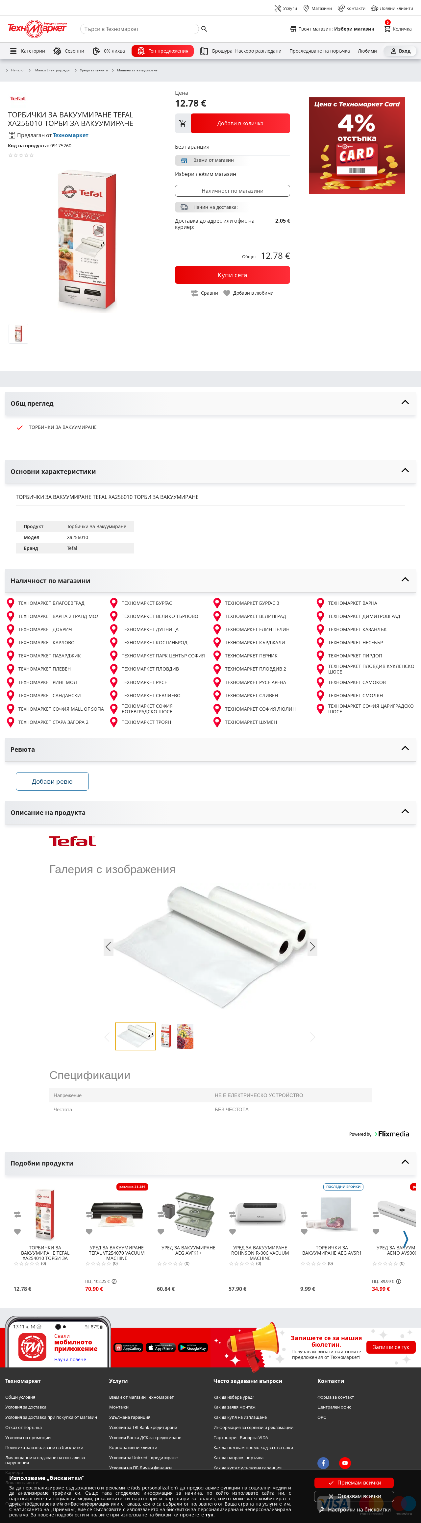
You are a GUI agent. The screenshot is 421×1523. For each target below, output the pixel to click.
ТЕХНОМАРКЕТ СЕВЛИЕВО (151, 695)
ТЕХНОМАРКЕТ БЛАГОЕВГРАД (51, 603)
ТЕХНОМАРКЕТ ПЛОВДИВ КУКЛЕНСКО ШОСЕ (371, 669)
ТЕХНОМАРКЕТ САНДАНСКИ (49, 695)
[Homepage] (37, 28)
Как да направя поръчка (238, 1457)
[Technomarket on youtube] (345, 1463)
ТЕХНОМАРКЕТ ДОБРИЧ (45, 629)
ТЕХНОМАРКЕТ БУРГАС (147, 603)
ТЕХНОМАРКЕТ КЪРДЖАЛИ (255, 642)
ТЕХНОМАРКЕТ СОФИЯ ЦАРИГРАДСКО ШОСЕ (371, 708)
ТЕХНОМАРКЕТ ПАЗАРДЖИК (49, 655)
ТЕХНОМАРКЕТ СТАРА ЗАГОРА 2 (53, 722)
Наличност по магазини (232, 190)
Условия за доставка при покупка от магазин (51, 1417)
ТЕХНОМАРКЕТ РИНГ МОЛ (47, 682)
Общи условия (20, 1397)
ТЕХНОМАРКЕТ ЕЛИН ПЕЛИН (257, 629)
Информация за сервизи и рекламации (253, 1427)
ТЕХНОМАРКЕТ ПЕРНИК (251, 655)
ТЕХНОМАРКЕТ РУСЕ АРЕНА (255, 682)
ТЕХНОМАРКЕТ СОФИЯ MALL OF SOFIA (61, 709)
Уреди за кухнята (94, 70)
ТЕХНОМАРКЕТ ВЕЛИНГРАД (255, 616)
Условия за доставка (25, 1407)
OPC (321, 1417)
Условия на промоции (28, 1437)
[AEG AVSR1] (332, 1212)
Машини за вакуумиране (137, 70)
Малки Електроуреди (52, 70)
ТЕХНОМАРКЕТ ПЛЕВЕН (44, 669)
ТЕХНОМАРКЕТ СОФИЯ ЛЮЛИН (260, 709)
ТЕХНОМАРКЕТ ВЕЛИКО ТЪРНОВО (160, 616)
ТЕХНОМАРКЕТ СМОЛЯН (355, 695)
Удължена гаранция (129, 1417)
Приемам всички (359, 1482)
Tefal (72, 548)
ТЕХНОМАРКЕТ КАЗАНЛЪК (357, 629)
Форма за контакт (335, 1397)
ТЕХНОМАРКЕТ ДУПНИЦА (150, 629)
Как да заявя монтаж (234, 1407)
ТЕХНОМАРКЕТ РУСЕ (144, 682)
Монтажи (119, 1407)
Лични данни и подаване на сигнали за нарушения (45, 1460)
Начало (17, 70)
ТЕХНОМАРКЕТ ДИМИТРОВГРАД (364, 616)
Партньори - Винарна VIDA (240, 1437)
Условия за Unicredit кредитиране (143, 1457)
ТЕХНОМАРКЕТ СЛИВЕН (251, 695)
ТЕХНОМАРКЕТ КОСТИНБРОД (154, 642)
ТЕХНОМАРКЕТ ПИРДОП (355, 655)
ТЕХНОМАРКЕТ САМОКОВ (357, 682)
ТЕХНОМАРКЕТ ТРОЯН (146, 722)
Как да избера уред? (233, 1397)
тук (209, 1514)
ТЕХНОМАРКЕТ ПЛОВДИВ (150, 669)
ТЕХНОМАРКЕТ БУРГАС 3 (252, 603)
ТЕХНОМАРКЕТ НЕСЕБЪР (355, 642)
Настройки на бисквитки (359, 1509)
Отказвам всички (359, 1496)
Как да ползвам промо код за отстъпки (253, 1447)
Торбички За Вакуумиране (96, 526)
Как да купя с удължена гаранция (247, 1467)
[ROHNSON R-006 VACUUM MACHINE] (260, 1212)
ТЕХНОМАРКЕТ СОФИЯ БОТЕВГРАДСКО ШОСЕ (147, 708)
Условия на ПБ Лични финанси (140, 1467)
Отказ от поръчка (23, 1427)
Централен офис (334, 1407)
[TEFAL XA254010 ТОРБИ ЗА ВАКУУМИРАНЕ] (45, 1212)
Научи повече (70, 1360)
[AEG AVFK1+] (188, 1212)
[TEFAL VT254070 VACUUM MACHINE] (117, 1212)
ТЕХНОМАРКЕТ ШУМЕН (251, 722)
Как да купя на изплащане (240, 1417)
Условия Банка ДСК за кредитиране (145, 1437)
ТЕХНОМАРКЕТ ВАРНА (352, 603)
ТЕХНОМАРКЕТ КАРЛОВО (46, 642)
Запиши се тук (391, 1347)
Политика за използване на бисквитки (44, 1447)
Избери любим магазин (205, 174)
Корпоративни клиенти (133, 1447)
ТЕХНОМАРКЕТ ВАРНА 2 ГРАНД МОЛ (59, 616)
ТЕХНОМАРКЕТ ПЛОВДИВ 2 (255, 669)
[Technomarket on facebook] (323, 1463)
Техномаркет (70, 135)
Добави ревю (52, 781)
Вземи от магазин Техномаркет (141, 1397)
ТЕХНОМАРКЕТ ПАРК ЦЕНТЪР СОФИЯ (163, 655)
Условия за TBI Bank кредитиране (143, 1427)
